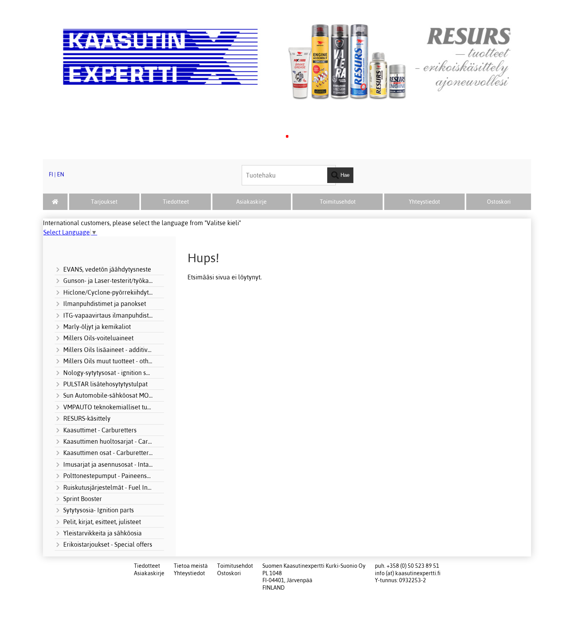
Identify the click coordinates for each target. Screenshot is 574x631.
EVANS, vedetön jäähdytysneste (107, 269)
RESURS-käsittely (87, 418)
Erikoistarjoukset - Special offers (107, 544)
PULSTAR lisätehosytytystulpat (105, 383)
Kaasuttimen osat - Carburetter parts (108, 452)
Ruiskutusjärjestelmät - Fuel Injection (108, 487)
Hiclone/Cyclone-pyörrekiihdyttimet (108, 292)
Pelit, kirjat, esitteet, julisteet (102, 521)
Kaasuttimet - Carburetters (100, 430)
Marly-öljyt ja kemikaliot (97, 326)
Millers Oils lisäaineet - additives (108, 349)
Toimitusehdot (338, 202)
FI (51, 174)
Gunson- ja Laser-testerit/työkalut (108, 280)
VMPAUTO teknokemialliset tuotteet (108, 407)
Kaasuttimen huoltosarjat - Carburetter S (108, 441)
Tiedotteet (176, 202)
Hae (344, 175)
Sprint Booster (82, 498)
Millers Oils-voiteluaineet (98, 337)
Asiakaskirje (251, 202)
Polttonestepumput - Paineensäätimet (108, 475)
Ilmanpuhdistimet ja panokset (104, 303)
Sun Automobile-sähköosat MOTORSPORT (108, 395)
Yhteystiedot (424, 202)
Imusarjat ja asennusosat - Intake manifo (108, 464)
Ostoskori (499, 202)
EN (60, 174)
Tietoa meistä (191, 566)
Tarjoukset (104, 202)
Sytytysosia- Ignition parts (98, 510)
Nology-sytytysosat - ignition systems (108, 372)
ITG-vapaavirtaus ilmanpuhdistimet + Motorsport (108, 315)
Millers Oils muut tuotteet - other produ (108, 360)
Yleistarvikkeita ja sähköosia (102, 533)
